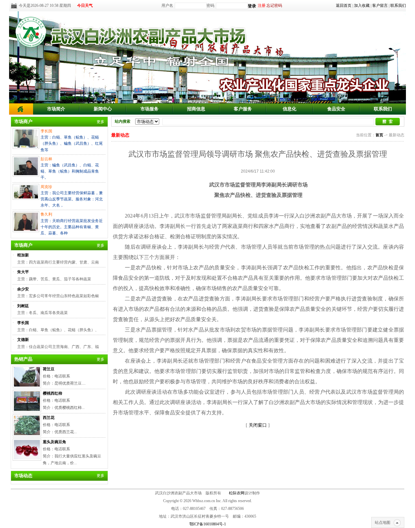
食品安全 (336, 109)
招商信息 (196, 109)
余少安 (23, 289)
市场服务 (149, 109)
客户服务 (243, 109)
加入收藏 (362, 5)
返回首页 (343, 5)
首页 (379, 135)
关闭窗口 (258, 425)
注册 (262, 5)
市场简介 (56, 109)
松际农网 (236, 493)
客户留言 (380, 5)
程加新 (23, 255)
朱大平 (23, 272)
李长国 (23, 322)
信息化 (289, 109)
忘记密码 (274, 5)
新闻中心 (103, 109)
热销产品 (23, 359)
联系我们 (398, 5)
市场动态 (23, 475)
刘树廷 (23, 306)
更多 (100, 121)
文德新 (23, 339)
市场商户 (23, 121)
